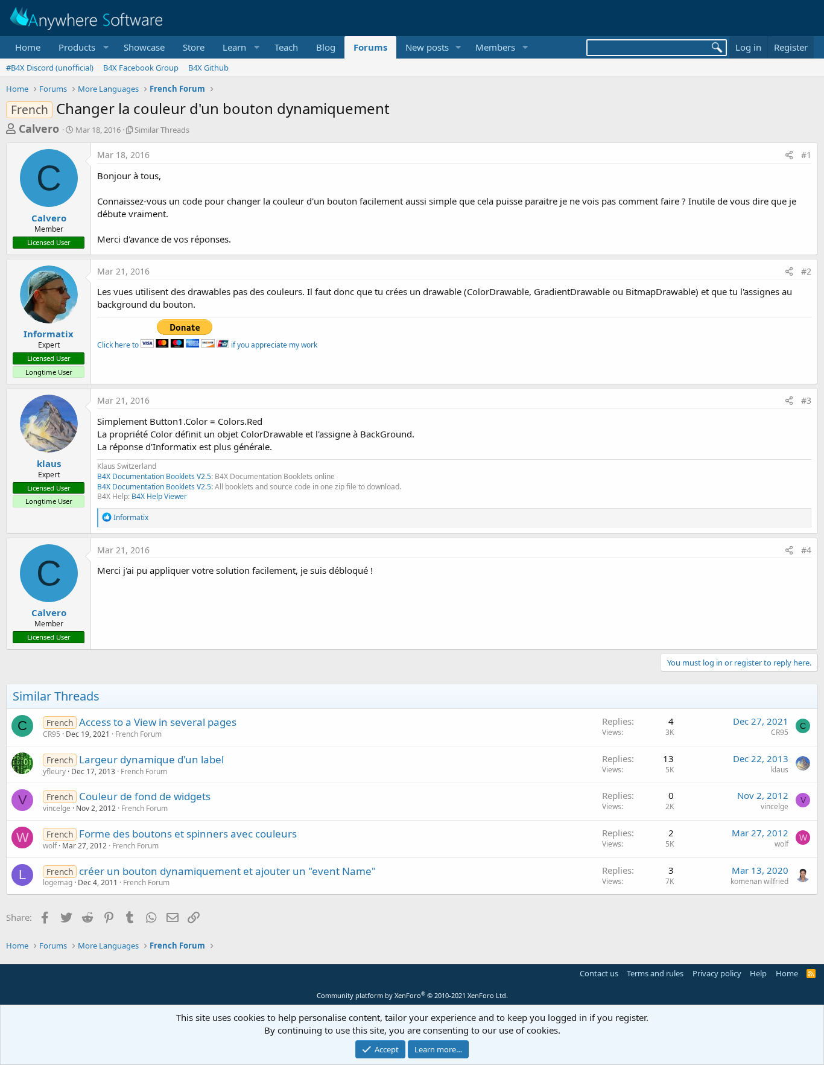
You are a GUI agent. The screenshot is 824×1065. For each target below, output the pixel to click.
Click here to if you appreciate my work (207, 345)
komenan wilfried (759, 881)
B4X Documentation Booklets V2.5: (155, 487)
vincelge (57, 808)
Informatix (49, 334)
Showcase (144, 47)
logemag (57, 882)
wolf (50, 846)
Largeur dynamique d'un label (151, 759)
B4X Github (208, 67)
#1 (806, 155)
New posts (427, 47)
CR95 (51, 734)
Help (758, 973)
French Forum (138, 734)
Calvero (39, 128)
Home (27, 47)
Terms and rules (655, 973)
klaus (49, 463)
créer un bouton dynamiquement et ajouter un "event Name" (227, 871)
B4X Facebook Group (141, 67)
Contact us (599, 973)
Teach (286, 47)
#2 (806, 271)
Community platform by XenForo (412, 995)
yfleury (54, 771)
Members (495, 47)
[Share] (789, 155)
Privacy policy (716, 973)
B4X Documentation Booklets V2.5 (154, 476)
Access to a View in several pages (157, 722)
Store (193, 47)
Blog (325, 47)
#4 (806, 550)
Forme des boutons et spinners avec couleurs (188, 834)
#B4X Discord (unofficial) (49, 67)
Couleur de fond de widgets (145, 796)
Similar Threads (162, 129)
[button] (82, 47)
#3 (806, 400)
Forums (370, 47)
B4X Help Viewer (159, 496)
